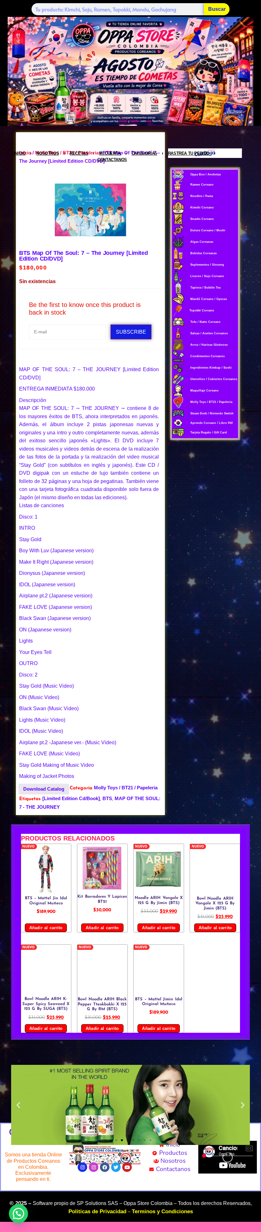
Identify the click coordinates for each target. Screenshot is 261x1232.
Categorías (144, 153)
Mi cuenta (109, 153)
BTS (107, 798)
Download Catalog (43, 789)
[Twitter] (116, 1167)
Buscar (217, 9)
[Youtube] (127, 1167)
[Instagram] (82, 1167)
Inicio (20, 153)
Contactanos (112, 159)
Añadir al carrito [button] (45, 927)
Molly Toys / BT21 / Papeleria (126, 787)
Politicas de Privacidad (97, 1211)
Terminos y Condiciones (162, 1211)
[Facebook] (104, 1167)
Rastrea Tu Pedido (188, 153)
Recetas (79, 153)
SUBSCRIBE (131, 332)
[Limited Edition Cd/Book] (71, 798)
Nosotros (47, 153)
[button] (18, 1105)
